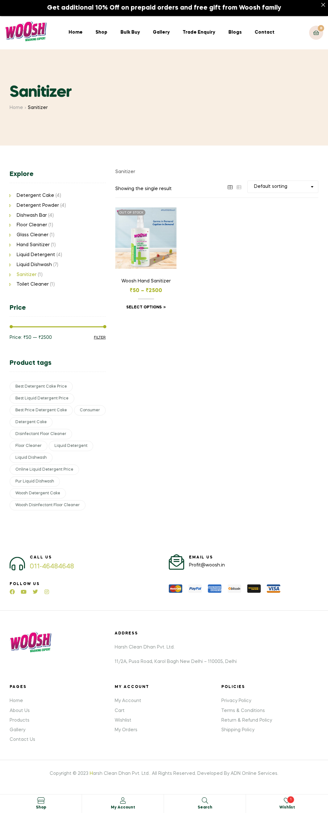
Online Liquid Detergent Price (44, 470)
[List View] (239, 186)
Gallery (161, 32)
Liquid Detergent (36, 255)
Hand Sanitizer (33, 245)
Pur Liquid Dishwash (34, 481)
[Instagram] (46, 591)
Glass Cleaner (32, 235)
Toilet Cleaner (33, 284)
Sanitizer (27, 274)
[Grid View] (230, 186)
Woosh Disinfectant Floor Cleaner (47, 505)
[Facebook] (12, 591)
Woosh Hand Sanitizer (146, 281)
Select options (144, 307)
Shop (101, 32)
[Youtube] (23, 591)
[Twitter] (35, 591)
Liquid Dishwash (34, 265)
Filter (100, 337)
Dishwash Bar (32, 215)
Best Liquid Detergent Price (42, 398)
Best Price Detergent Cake (41, 410)
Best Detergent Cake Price (41, 387)
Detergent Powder (38, 205)
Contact (265, 32)
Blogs (235, 32)
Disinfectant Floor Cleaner (40, 434)
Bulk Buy (130, 32)
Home (76, 32)
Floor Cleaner (32, 225)
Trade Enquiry (199, 32)
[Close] (323, 5)
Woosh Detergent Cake (37, 493)
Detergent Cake (35, 195)
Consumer (90, 410)
